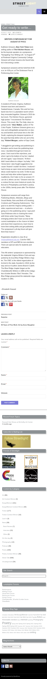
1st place (5, 615)
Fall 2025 (29, 617)
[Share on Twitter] (7, 304)
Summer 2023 (32, 628)
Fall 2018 (30, 615)
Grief (44, 617)
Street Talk (10, 24)
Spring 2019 (22, 623)
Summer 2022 (23, 628)
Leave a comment (16, 34)
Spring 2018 (15, 623)
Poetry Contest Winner (10, 554)
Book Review (7, 526)
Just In (4, 518)
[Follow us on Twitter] (7, 297)
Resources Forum (8, 595)
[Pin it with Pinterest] (11, 304)
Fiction (4, 511)
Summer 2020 (6, 628)
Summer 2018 (29, 626)
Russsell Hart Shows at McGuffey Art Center (17, 422)
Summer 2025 (6, 630)
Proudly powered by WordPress (10, 676)
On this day (6, 538)
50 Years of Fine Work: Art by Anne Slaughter (18, 324)
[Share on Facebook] (3, 304)
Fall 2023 (16, 617)
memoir (24, 619)
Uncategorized (7, 561)
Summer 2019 (38, 626)
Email (4, 384)
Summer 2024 (41, 628)
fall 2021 (4, 617)
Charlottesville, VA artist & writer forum (15, 599)
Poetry (4, 550)
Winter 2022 (5, 632)
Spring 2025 (13, 626)
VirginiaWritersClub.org (10, 240)
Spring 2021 (30, 623)
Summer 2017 (21, 626)
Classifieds (6, 601)
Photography (6, 542)
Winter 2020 (28, 630)
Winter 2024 (13, 632)
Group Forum (7, 597)
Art (3, 495)
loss (18, 620)
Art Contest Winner (8, 499)
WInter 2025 (20, 632)
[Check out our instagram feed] (11, 297)
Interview (6, 530)
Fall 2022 (10, 617)
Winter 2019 (21, 630)
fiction (39, 617)
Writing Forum (7, 591)
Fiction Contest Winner (10, 515)
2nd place (11, 615)
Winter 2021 (35, 630)
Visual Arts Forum (8, 593)
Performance (6, 589)
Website (4, 393)
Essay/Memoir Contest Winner (12, 507)
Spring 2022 (37, 623)
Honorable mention (9, 620)
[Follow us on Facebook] (3, 297)
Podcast (5, 546)
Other (5, 534)
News (3, 24)
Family (34, 617)
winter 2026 (27, 632)
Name (4, 375)
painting (30, 620)
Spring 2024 (6, 626)
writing (33, 632)
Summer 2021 (15, 628)
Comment (5, 347)
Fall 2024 (23, 617)
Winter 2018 (14, 630)
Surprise (6, 316)
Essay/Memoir (7, 503)
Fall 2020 (43, 615)
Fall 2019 (36, 615)
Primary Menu (44, 11)
